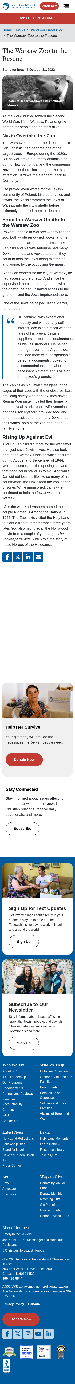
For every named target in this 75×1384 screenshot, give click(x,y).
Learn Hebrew (50, 1144)
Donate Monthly (51, 1193)
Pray (5, 1183)
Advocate (9, 1188)
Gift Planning (49, 1204)
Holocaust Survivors (54, 1071)
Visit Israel (9, 1194)
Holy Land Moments (54, 1138)
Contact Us (10, 1121)
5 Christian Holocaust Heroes (23, 1250)
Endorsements (12, 1088)
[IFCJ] (19, 6)
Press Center (11, 1165)
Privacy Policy (13, 1304)
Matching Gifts (50, 1199)
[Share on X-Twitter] (17, 557)
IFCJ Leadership (14, 1077)
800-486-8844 (12, 1278)
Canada (34, 1304)
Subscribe (22, 829)
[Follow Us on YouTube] (38, 1334)
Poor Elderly (49, 1087)
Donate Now (49, 5)
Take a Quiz (48, 1155)
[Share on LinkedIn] (28, 557)
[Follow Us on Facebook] (7, 1334)
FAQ (5, 1115)
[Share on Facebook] (7, 557)
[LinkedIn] (49, 1334)
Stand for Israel (13, 1149)
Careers (8, 1109)
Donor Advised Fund (54, 1216)
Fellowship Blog (13, 1144)
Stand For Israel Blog (46, 30)
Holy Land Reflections (18, 1138)
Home (7, 30)
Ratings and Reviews (17, 1093)
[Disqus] (37, 618)
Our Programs (12, 1082)
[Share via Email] (38, 557)
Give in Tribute (50, 1210)
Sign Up (24, 942)
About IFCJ (10, 1071)
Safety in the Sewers (17, 1234)
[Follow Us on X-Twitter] (17, 1334)
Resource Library (52, 1149)
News (20, 30)
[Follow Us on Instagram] (28, 1334)
